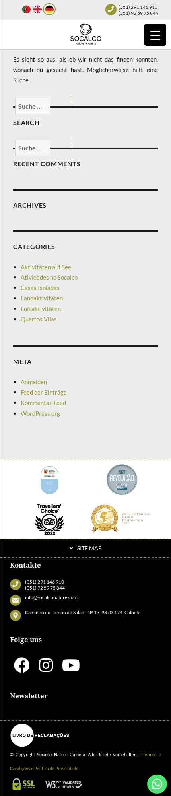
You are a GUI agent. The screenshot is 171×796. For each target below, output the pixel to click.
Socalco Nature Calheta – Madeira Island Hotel (85, 34)
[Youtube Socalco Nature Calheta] (71, 668)
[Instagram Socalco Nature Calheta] (46, 668)
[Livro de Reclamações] (40, 735)
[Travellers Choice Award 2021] (49, 518)
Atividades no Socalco (49, 277)
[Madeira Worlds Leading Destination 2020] (122, 518)
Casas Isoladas (40, 287)
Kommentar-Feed (43, 402)
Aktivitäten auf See (46, 267)
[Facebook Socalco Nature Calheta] (22, 668)
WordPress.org (40, 413)
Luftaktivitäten (41, 308)
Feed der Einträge (44, 392)
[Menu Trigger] (155, 35)
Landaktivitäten (42, 298)
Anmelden (34, 381)
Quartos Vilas (39, 319)
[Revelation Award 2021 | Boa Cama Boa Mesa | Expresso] (122, 478)
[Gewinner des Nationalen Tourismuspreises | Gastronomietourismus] (49, 478)
